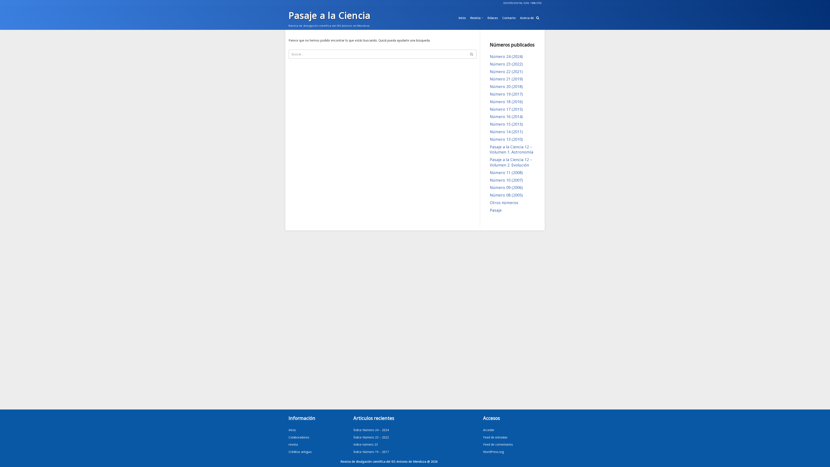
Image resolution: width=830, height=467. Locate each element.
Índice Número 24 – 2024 (371, 430)
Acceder (488, 430)
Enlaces (492, 18)
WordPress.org (493, 452)
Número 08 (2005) (506, 195)
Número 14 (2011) (506, 131)
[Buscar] (472, 54)
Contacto (509, 18)
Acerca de (527, 18)
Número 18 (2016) (506, 101)
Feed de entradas (495, 437)
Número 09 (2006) (506, 187)
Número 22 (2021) (506, 71)
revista (293, 444)
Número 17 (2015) (506, 109)
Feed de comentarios (498, 444)
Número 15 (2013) (506, 124)
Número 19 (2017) (506, 94)
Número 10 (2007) (506, 180)
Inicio (462, 18)
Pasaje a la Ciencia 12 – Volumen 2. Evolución (511, 162)
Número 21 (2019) (506, 79)
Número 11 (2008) (506, 172)
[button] (537, 17)
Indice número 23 (365, 444)
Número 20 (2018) (506, 86)
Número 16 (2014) (506, 116)
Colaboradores (299, 437)
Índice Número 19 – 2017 (371, 452)
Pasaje (496, 210)
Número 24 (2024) (506, 56)
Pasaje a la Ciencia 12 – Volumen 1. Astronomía (511, 149)
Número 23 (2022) (506, 64)
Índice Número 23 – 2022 (371, 437)
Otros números (504, 202)
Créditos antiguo (300, 452)
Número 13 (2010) (506, 139)
